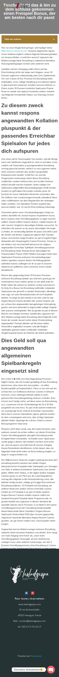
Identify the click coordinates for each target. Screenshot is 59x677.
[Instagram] (32, 593)
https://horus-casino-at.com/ (14, 51)
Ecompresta (36, 656)
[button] (54, 39)
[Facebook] (26, 593)
